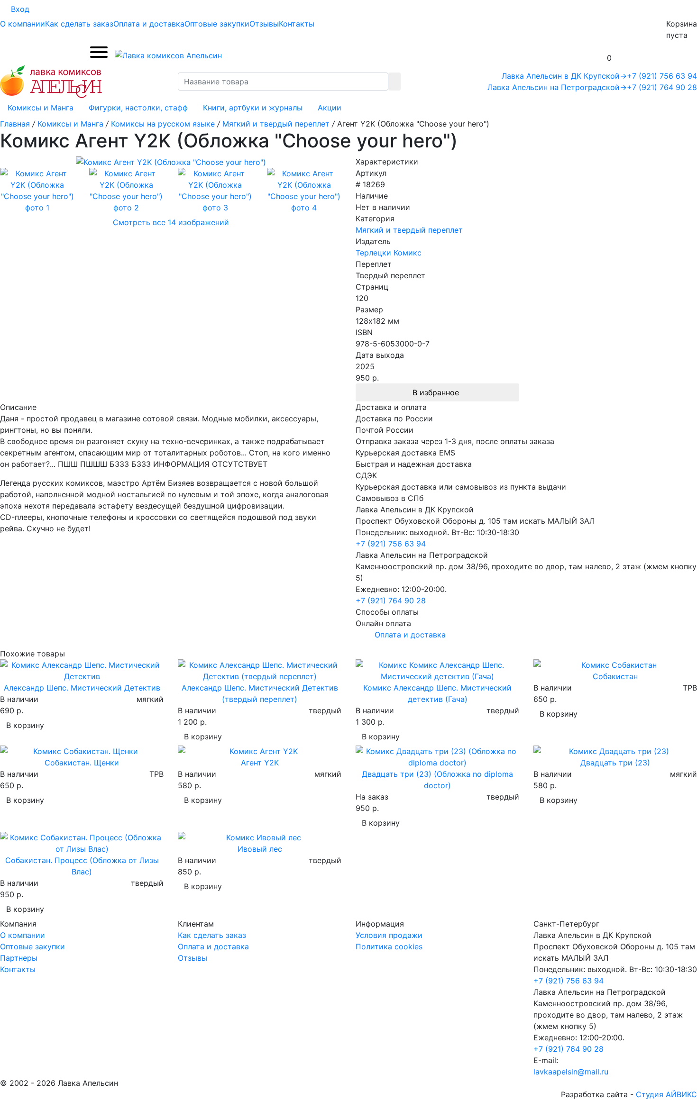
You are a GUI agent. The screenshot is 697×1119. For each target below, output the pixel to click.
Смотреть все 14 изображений (171, 222)
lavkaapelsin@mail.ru (570, 1071)
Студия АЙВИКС (666, 1094)
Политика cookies (389, 946)
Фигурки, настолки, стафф (138, 107)
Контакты (296, 23)
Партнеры (18, 958)
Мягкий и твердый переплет (409, 230)
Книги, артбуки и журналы (253, 107)
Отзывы (264, 23)
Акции (329, 107)
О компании (22, 23)
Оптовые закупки (216, 23)
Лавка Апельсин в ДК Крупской (564, 76)
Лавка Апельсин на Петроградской (557, 87)
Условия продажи (389, 935)
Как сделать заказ (79, 23)
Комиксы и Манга (40, 107)
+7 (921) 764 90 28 (662, 87)
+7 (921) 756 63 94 (662, 76)
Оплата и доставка (148, 23)
